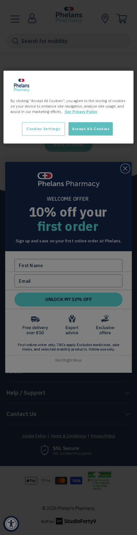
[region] (69, 107)
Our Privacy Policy (81, 111)
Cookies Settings (43, 129)
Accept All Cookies (90, 129)
